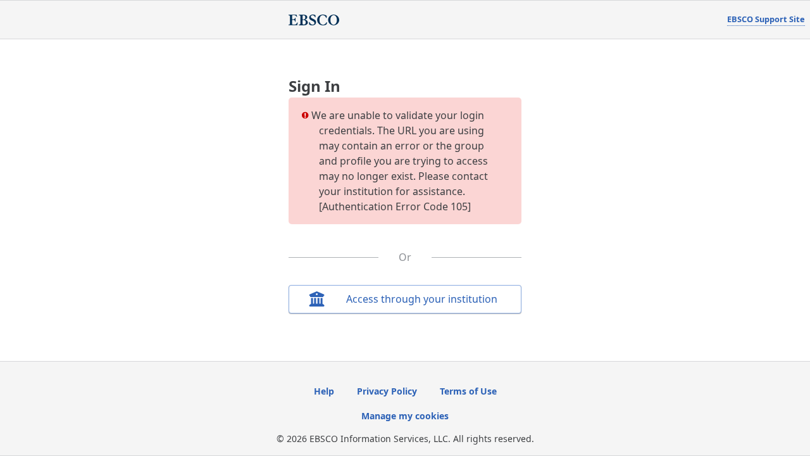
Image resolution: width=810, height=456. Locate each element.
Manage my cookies (405, 416)
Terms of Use (468, 391)
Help (324, 391)
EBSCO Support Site (766, 19)
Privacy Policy (387, 391)
